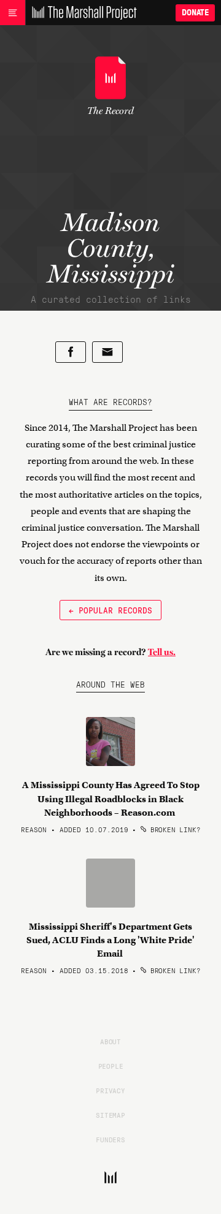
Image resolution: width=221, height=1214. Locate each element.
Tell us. (162, 652)
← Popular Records (110, 609)
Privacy (110, 1090)
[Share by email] (107, 352)
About (110, 1041)
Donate (195, 12)
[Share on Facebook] (70, 352)
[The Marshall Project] (81, 13)
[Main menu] (12, 13)
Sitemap (110, 1115)
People (110, 1066)
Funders (110, 1139)
